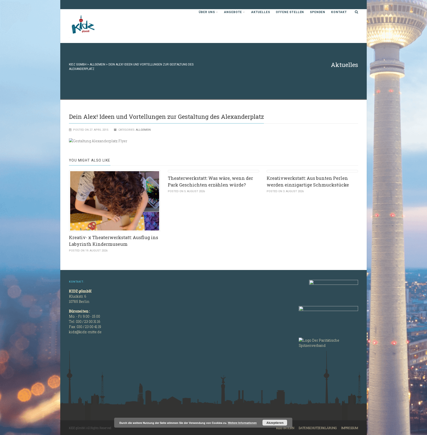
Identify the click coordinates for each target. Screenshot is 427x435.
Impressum (349, 428)
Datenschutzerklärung (318, 428)
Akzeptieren (274, 422)
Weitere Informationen (242, 423)
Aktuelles (260, 12)
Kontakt (339, 12)
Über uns (207, 12)
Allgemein (143, 129)
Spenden (317, 12)
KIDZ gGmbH (106, 26)
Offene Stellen (290, 12)
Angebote (233, 12)
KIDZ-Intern (285, 428)
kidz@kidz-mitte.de (85, 332)
